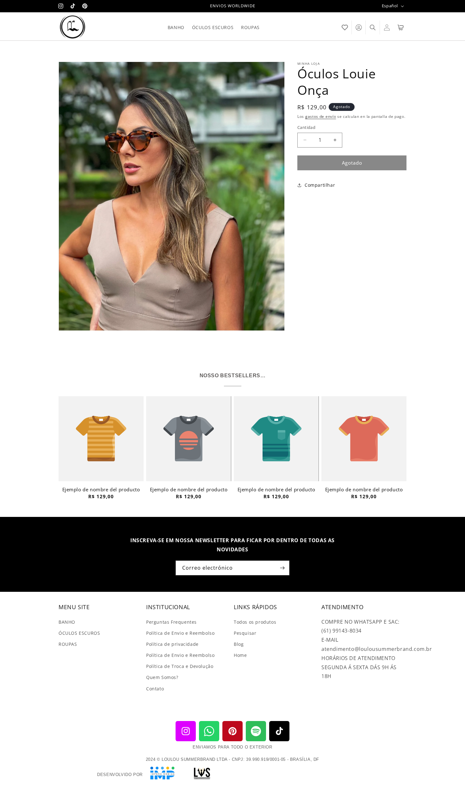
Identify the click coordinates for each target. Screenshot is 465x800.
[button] (345, 27)
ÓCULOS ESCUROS (79, 633)
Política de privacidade (172, 644)
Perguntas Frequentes (171, 622)
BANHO (67, 622)
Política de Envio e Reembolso (180, 633)
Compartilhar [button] (320, 185)
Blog (239, 644)
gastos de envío (320, 116)
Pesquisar (245, 633)
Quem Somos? (162, 677)
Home (240, 655)
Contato (155, 688)
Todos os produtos (255, 622)
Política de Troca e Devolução (179, 666)
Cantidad (306, 127)
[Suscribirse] (282, 568)
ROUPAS (68, 644)
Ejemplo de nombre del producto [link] (101, 490)
